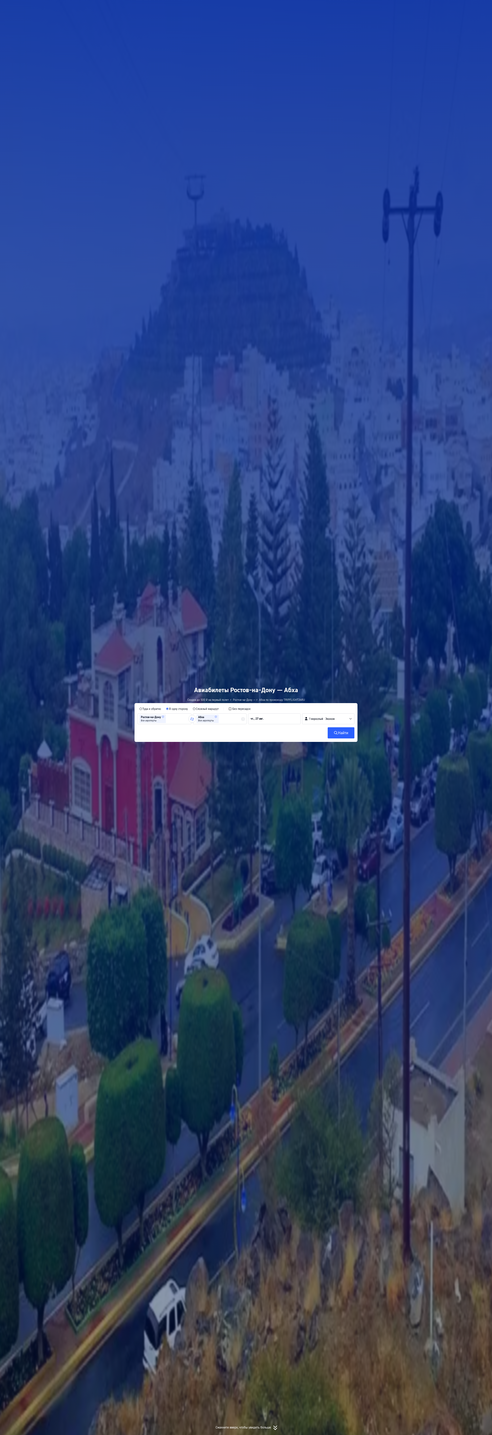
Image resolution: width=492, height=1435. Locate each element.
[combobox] (168, 719)
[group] (164, 718)
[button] (395, 6)
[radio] (150, 709)
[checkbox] (239, 709)
